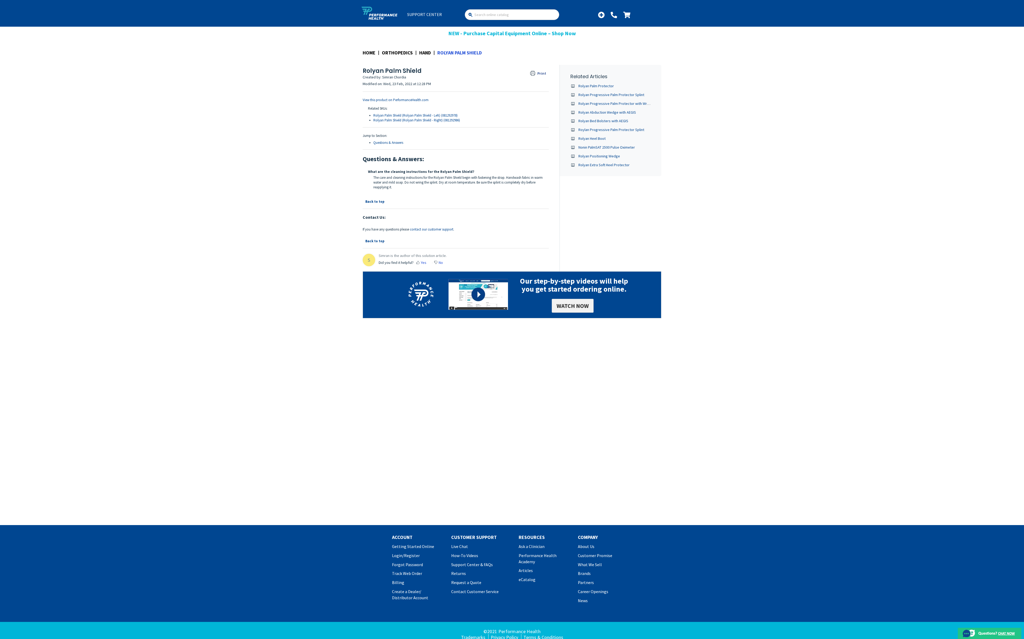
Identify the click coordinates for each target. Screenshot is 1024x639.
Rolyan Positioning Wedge (599, 156)
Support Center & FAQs (472, 564)
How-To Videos (464, 555)
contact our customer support (431, 229)
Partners (586, 582)
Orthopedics (397, 53)
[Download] (502, 256)
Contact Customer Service (475, 591)
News (583, 600)
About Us (586, 546)
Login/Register (406, 555)
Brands (584, 573)
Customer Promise (595, 555)
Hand (425, 53)
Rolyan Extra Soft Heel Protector (604, 164)
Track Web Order (407, 573)
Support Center (424, 14)
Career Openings (593, 591)
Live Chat (459, 546)
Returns (458, 573)
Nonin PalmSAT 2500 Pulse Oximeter (606, 147)
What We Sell (590, 564)
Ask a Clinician (532, 546)
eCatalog (527, 579)
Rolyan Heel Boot (592, 138)
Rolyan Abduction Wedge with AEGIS (607, 112)
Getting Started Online (413, 546)
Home (369, 53)
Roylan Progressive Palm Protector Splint (611, 129)
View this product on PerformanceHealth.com (396, 100)
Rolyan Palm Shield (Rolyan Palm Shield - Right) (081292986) (416, 120)
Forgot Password (407, 564)
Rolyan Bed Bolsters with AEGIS (603, 120)
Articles (526, 570)
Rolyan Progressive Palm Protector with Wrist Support (621, 103)
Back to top (375, 201)
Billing (398, 582)
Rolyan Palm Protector (596, 86)
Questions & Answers (388, 142)
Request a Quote (466, 582)
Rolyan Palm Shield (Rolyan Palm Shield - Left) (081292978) (415, 115)
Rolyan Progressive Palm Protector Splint (611, 94)
